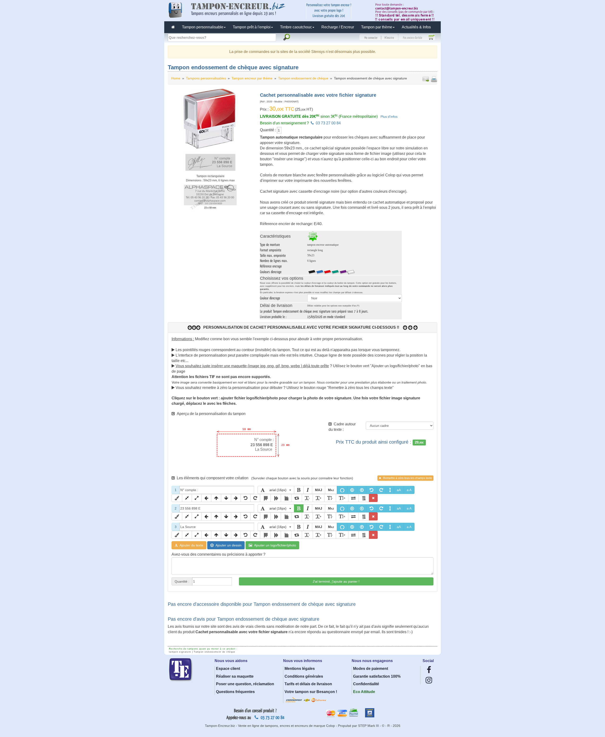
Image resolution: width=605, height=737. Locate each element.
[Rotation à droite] (381, 490)
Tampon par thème (376, 27)
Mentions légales (300, 669)
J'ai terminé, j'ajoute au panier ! (336, 581)
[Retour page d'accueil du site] (173, 27)
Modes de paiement (370, 669)
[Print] (433, 79)
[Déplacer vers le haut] (216, 498)
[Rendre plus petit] (187, 498)
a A (409, 490)
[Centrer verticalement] (275, 498)
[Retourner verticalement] (364, 498)
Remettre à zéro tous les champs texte (406, 478)
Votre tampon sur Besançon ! (311, 692)
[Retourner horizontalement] (353, 498)
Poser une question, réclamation (245, 684)
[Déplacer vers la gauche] (206, 498)
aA (399, 490)
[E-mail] (425, 79)
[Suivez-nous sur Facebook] (429, 671)
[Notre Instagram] (429, 682)
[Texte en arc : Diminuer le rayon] (352, 490)
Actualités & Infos (416, 27)
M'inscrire (389, 37)
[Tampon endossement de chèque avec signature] (210, 130)
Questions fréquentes (235, 692)
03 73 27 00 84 (328, 123)
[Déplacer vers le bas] (226, 498)
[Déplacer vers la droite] (236, 498)
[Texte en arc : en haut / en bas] (390, 490)
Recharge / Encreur (337, 27)
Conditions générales (304, 676)
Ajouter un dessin (228, 545)
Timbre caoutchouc (296, 27)
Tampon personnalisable (202, 27)
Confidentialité (366, 684)
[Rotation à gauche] (371, 490)
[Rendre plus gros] (197, 498)
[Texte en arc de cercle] (342, 490)
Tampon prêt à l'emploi (252, 27)
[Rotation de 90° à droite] (296, 498)
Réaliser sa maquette (235, 676)
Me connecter (371, 37)
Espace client (228, 669)
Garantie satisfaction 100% (377, 676)
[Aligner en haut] (265, 498)
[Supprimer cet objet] (373, 498)
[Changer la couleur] (177, 498)
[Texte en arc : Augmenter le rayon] (362, 490)
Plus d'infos (389, 116)
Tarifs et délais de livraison (308, 684)
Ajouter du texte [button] (190, 545)
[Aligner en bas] (286, 498)
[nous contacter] (406, 11)
